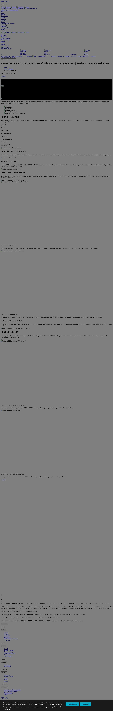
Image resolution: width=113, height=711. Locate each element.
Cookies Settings (72, 704)
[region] (56, 705)
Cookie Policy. (8, 709)
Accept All (85, 704)
